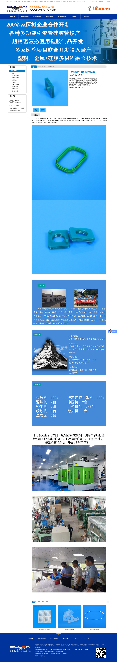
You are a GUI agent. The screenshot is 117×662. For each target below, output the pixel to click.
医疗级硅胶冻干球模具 (44, 629)
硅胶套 (13, 73)
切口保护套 (15, 86)
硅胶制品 (14, 80)
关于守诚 (94, 1)
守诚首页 (12, 16)
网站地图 (101, 1)
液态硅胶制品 (25, 16)
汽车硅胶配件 (15, 82)
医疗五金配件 (15, 91)
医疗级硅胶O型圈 (94, 629)
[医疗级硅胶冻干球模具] (44, 627)
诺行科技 (42, 656)
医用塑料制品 (49, 16)
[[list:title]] (50, 105)
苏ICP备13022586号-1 (83, 649)
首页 (39, 67)
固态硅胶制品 (37, 16)
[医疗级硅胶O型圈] (94, 627)
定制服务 (108, 1)
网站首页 (30, 638)
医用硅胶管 (15, 88)
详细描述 (35, 115)
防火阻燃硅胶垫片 (69, 629)
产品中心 (74, 16)
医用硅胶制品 (62, 16)
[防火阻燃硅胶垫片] (69, 627)
